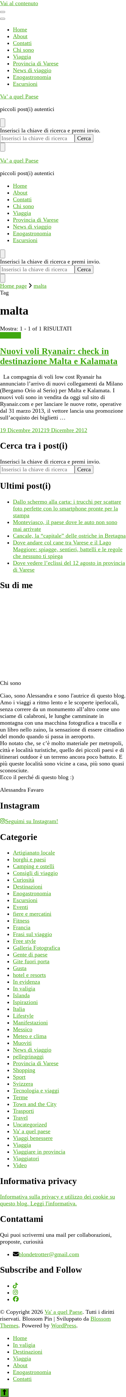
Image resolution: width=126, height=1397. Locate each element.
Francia (21, 927)
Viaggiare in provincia (39, 1151)
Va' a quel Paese (63, 1312)
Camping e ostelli (33, 866)
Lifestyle (23, 1015)
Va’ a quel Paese (19, 96)
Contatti (22, 43)
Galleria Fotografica (36, 947)
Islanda (21, 995)
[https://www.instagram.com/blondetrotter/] (15, 1292)
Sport (19, 1077)
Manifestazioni (30, 1022)
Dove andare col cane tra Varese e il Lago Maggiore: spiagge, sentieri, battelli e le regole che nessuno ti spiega (67, 549)
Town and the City (35, 1104)
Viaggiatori (26, 1158)
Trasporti (10, 335)
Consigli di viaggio (35, 873)
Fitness (21, 920)
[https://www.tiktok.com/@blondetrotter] (15, 1285)
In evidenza (26, 981)
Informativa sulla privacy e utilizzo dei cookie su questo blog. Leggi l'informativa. (57, 1200)
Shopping (24, 1070)
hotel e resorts (29, 975)
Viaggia (22, 56)
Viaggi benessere (33, 1138)
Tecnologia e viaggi (36, 1090)
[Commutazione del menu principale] (2, 12)
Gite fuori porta (31, 961)
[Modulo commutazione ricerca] (2, 122)
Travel (20, 1117)
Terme (20, 1097)
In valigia (24, 988)
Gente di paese (30, 954)
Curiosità (23, 880)
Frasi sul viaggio (32, 934)
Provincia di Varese (35, 63)
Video (20, 1165)
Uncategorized (30, 1124)
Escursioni (25, 84)
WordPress (63, 1325)
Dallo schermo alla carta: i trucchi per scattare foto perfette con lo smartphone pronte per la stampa (67, 508)
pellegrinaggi (28, 1056)
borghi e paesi (29, 859)
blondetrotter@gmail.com (49, 1254)
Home (20, 29)
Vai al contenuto (19, 3)
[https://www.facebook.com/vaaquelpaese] (16, 1299)
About (20, 36)
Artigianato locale (34, 852)
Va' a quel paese (31, 1131)
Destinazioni (27, 886)
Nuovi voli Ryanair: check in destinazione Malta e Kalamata (59, 356)
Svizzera (23, 1083)
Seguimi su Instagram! (31, 821)
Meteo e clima (30, 1036)
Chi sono (23, 50)
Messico (22, 1029)
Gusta (19, 968)
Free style (24, 941)
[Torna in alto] (4, 1392)
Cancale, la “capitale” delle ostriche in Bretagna (69, 535)
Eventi (20, 907)
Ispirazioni (25, 1002)
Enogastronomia (32, 77)
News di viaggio (32, 70)
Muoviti (22, 1043)
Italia (19, 1009)
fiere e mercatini (32, 914)
